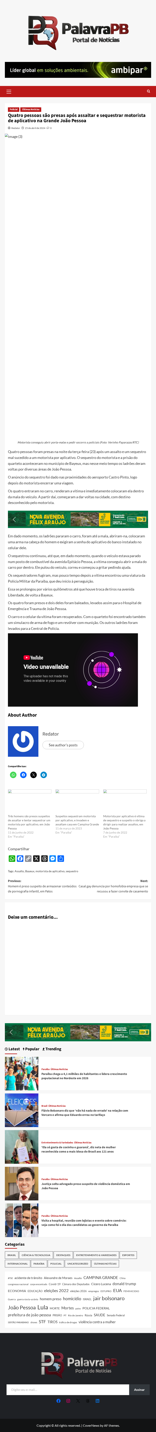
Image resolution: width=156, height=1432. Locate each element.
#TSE (10, 1278)
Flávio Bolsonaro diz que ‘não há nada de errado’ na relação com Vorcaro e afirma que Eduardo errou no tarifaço (84, 1113)
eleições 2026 (78, 1291)
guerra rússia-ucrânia (27, 1299)
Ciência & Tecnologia (36, 1255)
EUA (117, 1290)
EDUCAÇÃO (35, 1291)
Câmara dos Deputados (76, 1284)
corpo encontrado (38, 1284)
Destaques (63, 1255)
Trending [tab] (53, 1049)
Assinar (139, 1389)
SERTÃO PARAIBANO (18, 1322)
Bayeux (29, 871)
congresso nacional (18, 1284)
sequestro (72, 871)
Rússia (88, 1315)
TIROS (52, 1322)
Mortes (67, 1308)
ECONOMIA (17, 1291)
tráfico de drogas (68, 1322)
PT (65, 1315)
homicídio (72, 1298)
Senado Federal (116, 1315)
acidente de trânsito (28, 1278)
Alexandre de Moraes (58, 1278)
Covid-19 (55, 1284)
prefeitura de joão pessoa (29, 1315)
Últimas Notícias (30, 109)
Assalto (19, 871)
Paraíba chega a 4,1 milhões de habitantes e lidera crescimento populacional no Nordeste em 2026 (84, 1076)
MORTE (55, 1308)
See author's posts (63, 745)
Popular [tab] (31, 1049)
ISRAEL (87, 1299)
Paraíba (45, 1069)
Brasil (44, 1106)
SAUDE (99, 1315)
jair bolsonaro (109, 1298)
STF (42, 1321)
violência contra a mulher (97, 1322)
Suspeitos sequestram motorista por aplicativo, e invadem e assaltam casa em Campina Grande (77, 820)
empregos (93, 1291)
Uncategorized (77, 1263)
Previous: (42, 886)
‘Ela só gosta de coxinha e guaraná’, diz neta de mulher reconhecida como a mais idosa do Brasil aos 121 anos (78, 1149)
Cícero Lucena (101, 1284)
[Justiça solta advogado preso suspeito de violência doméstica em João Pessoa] (21, 1183)
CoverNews (91, 1425)
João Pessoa (22, 1307)
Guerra (12, 1299)
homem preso (50, 1299)
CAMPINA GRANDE (100, 1277)
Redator (15, 128)
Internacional (18, 1263)
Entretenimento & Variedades (57, 1142)
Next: (113, 886)
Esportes (128, 1255)
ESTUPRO (106, 1291)
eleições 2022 (56, 1290)
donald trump (124, 1283)
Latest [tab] (14, 1049)
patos (78, 1308)
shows (33, 1322)
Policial (13, 109)
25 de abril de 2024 (35, 128)
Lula (42, 1307)
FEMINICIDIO (131, 1291)
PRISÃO (57, 1315)
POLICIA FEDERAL (96, 1308)
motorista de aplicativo (50, 871)
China (123, 1278)
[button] (9, 91)
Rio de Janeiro (75, 1315)
